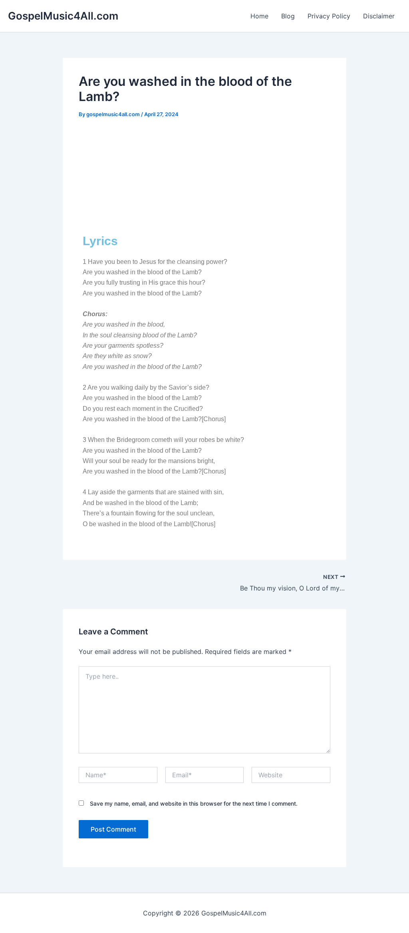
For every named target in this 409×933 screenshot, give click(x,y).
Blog (288, 16)
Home (259, 16)
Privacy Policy (329, 16)
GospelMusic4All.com (63, 16)
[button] (204, 210)
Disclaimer (379, 16)
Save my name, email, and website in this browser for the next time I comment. (194, 803)
